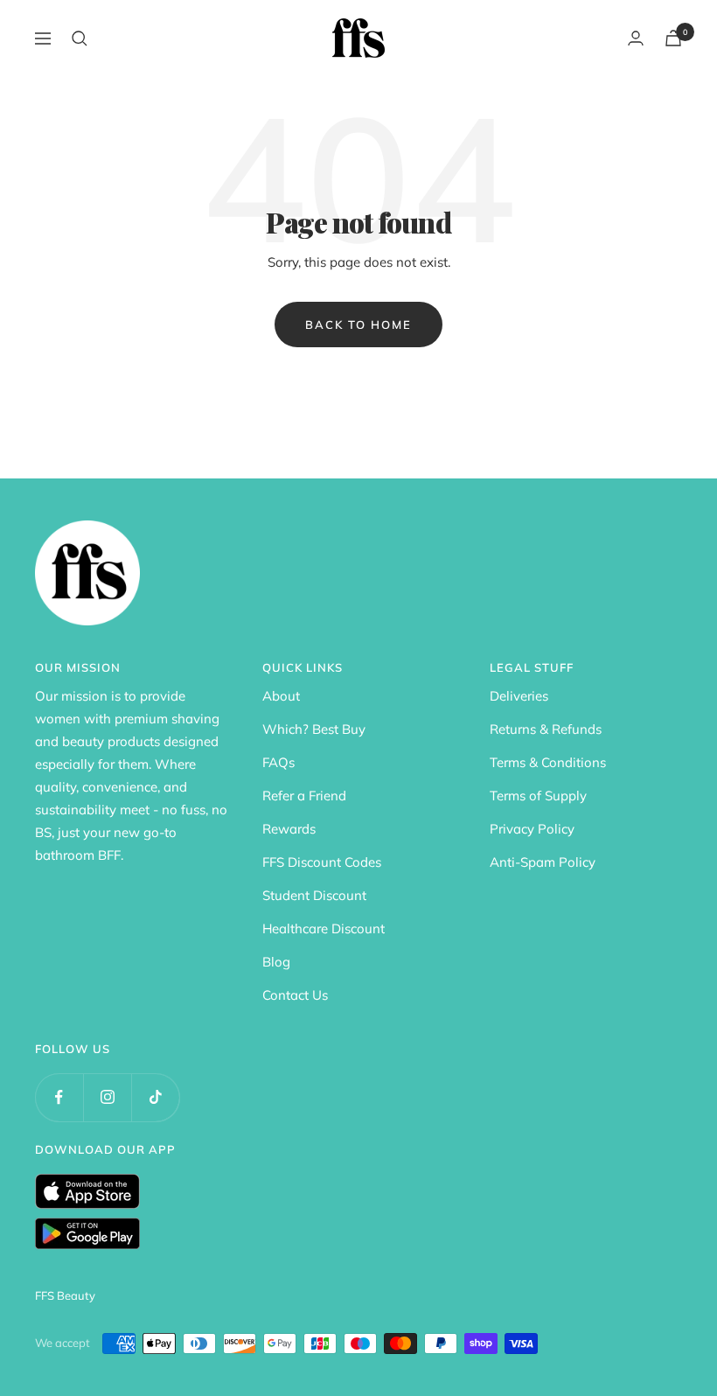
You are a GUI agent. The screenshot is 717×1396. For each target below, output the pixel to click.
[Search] (79, 38)
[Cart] (673, 38)
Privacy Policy (532, 828)
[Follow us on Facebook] (59, 1097)
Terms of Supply (538, 795)
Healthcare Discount (323, 928)
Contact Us (295, 995)
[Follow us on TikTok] (155, 1097)
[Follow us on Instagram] (107, 1097)
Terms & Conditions (548, 762)
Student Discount (314, 895)
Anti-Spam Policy (542, 862)
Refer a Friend (304, 795)
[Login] (636, 38)
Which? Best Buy (313, 729)
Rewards (289, 828)
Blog (276, 961)
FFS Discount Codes (321, 862)
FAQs (278, 762)
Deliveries (519, 696)
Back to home (358, 325)
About (281, 696)
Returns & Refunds (546, 729)
